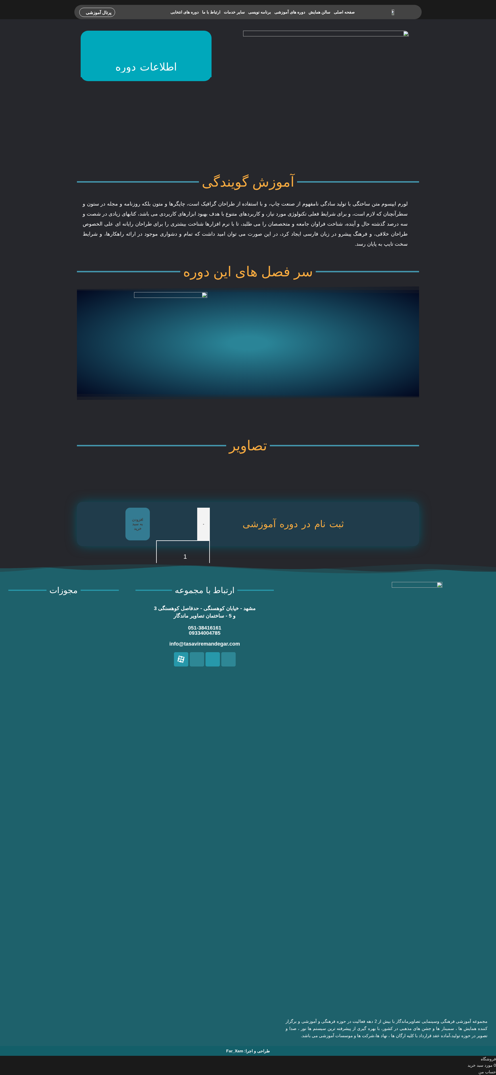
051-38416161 (204, 628)
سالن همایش (319, 12)
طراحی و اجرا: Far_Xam (248, 1051)
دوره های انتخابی (184, 12)
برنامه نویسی (259, 12)
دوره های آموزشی (289, 12)
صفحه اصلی (344, 12)
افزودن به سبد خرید (137, 524)
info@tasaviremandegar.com (204, 644)
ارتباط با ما (211, 12)
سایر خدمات (234, 12)
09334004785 (204, 633)
